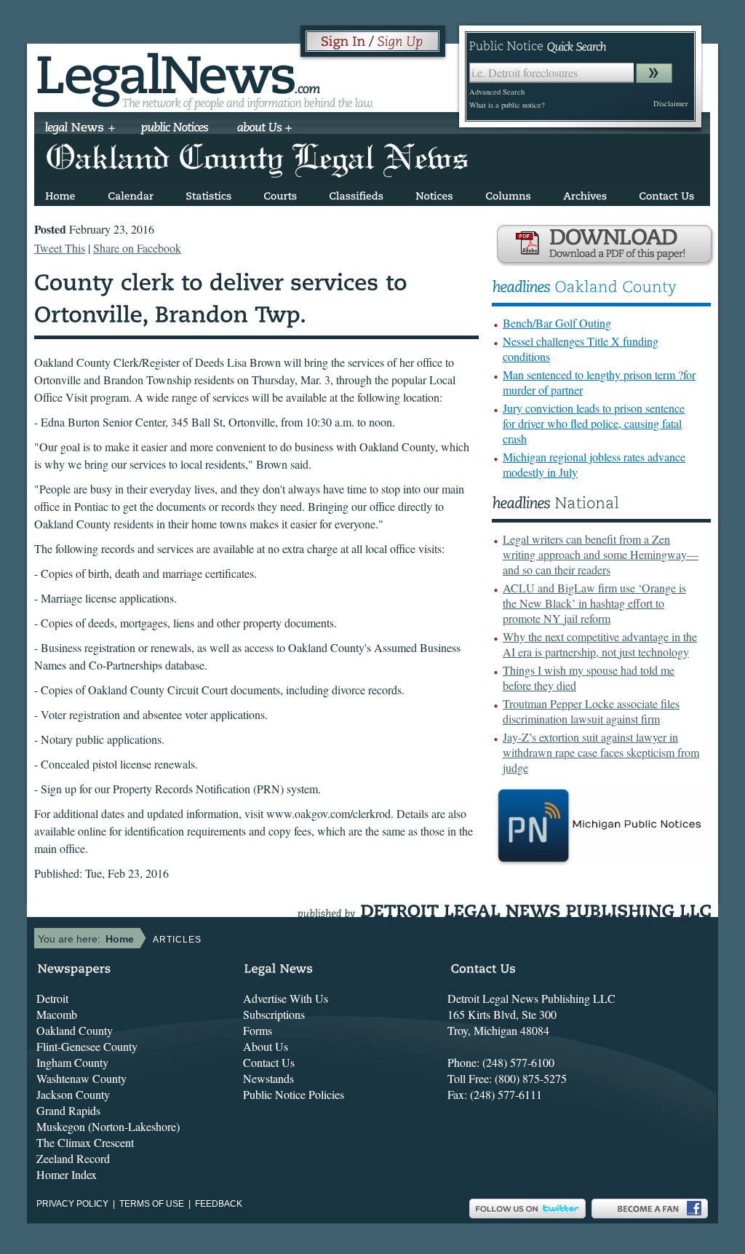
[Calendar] (131, 193)
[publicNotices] (175, 129)
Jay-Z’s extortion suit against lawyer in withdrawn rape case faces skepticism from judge (601, 752)
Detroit (52, 998)
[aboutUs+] (264, 129)
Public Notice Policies (293, 1094)
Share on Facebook (137, 247)
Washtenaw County (81, 1078)
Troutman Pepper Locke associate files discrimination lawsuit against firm (591, 711)
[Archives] (585, 193)
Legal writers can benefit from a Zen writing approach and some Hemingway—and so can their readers (600, 554)
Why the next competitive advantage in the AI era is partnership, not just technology (600, 644)
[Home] (60, 193)
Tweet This (59, 247)
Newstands (268, 1078)
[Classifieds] (356, 193)
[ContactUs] (666, 193)
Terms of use (151, 1204)
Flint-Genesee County (87, 1046)
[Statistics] (208, 193)
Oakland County (74, 1030)
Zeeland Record (73, 1158)
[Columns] (508, 193)
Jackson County (73, 1094)
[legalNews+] (80, 129)
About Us (265, 1046)
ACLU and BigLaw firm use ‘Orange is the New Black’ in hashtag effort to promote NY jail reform (594, 603)
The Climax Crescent (85, 1142)
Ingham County (72, 1062)
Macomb (56, 1014)
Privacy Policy (72, 1204)
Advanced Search (497, 92)
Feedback (218, 1204)
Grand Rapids (68, 1110)
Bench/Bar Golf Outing (557, 322)
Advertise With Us (285, 998)
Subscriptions (274, 1014)
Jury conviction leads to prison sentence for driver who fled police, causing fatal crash (594, 423)
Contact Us (269, 1062)
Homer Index (66, 1174)
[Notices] (434, 193)
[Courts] (280, 193)
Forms (257, 1030)
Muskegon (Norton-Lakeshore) (108, 1126)
